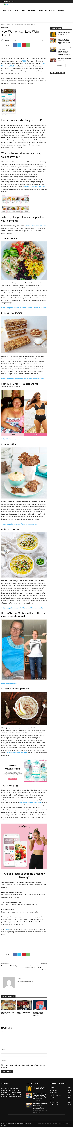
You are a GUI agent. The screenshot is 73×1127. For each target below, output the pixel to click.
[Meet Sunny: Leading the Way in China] (53, 60)
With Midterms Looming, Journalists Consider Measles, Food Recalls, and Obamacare (64, 42)
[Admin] (2, 40)
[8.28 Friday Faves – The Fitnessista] (8, 1005)
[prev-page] (2, 1020)
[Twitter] (19, 45)
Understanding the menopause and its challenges (38, 1014)
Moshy (7, 929)
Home (3, 25)
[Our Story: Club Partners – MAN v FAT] (24, 1005)
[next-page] (5, 1020)
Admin (7, 40)
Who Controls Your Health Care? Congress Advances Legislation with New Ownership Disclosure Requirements (64, 51)
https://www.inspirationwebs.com (25, 981)
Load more (60, 65)
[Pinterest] (24, 45)
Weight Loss (9, 25)
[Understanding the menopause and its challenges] (40, 1005)
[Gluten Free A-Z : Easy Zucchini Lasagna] (53, 34)
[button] (69, 19)
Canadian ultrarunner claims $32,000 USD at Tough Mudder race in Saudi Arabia (36, 968)
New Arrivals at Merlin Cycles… (10, 966)
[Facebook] (15, 45)
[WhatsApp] (28, 45)
